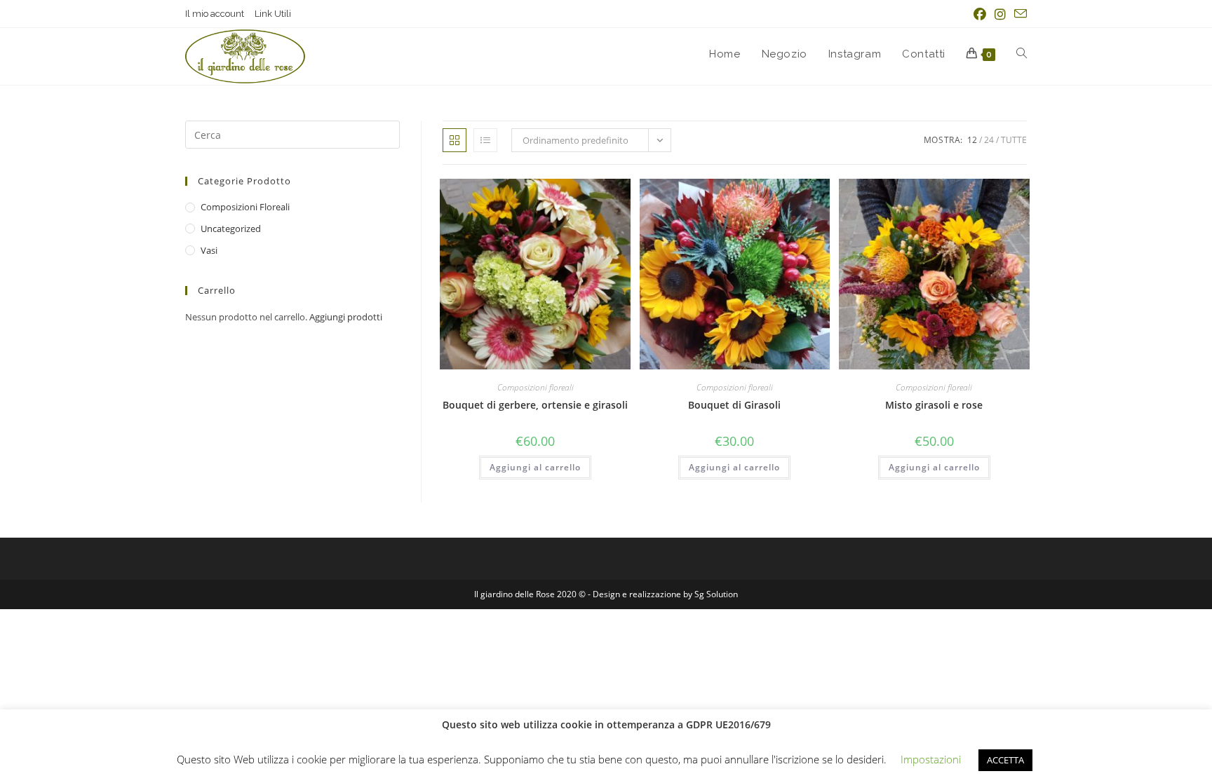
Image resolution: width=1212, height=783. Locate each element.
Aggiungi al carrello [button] (535, 467)
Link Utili (273, 13)
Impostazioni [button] (931, 759)
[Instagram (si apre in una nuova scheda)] (1000, 14)
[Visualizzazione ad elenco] (485, 140)
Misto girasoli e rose (934, 404)
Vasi (209, 250)
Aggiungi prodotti (345, 317)
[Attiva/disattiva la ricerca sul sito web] (1021, 54)
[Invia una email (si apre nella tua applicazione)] (1018, 14)
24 (989, 140)
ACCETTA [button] (1005, 760)
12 (972, 140)
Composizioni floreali (535, 387)
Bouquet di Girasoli (734, 404)
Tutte (1014, 140)
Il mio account (214, 13)
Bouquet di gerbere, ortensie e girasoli (535, 404)
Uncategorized (231, 228)
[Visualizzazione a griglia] (454, 140)
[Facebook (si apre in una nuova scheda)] (979, 14)
